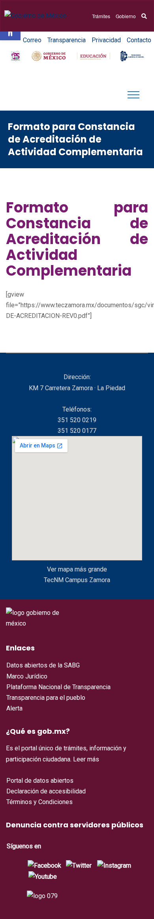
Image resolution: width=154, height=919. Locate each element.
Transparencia (66, 40)
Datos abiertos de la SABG (43, 665)
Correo (32, 40)
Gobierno (126, 16)
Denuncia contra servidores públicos (74, 825)
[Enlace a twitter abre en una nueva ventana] (79, 864)
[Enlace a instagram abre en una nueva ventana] (114, 864)
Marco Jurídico (26, 676)
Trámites (101, 16)
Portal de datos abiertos (39, 780)
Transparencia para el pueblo (45, 697)
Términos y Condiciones (39, 802)
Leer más (86, 759)
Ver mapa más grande (77, 569)
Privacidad (106, 40)
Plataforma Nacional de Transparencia (58, 687)
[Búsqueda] (144, 16)
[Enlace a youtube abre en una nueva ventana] (42, 876)
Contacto (139, 40)
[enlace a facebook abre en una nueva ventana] (44, 864)
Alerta (14, 708)
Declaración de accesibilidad (46, 791)
